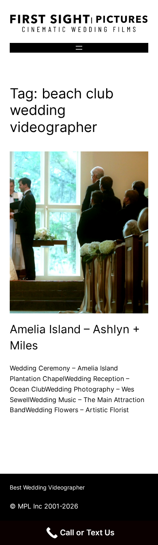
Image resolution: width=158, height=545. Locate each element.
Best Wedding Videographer (47, 487)
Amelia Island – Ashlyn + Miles (75, 337)
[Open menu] (79, 48)
